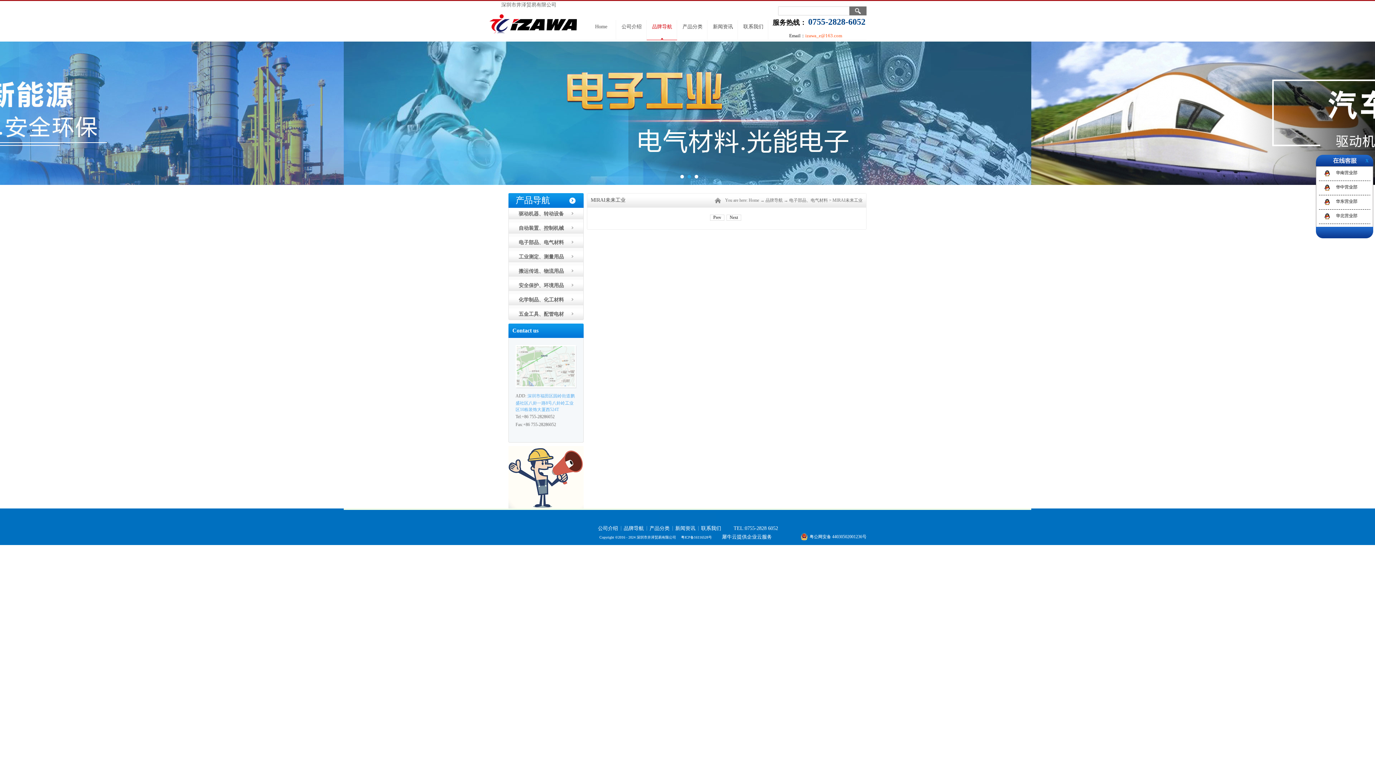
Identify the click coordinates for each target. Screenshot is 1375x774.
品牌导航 (774, 200)
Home (601, 26)
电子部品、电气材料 (808, 200)
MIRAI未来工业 (848, 200)
